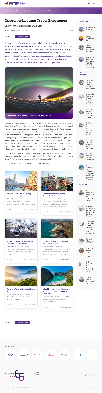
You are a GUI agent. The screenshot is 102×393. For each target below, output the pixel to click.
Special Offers (48, 11)
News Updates (17, 11)
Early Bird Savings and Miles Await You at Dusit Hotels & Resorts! (90, 211)
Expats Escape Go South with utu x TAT (90, 280)
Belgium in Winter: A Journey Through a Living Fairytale (19, 195)
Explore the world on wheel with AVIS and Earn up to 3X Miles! (90, 196)
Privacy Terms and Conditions (77, 388)
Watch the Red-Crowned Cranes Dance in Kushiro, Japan (20, 242)
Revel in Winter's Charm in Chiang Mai (90, 157)
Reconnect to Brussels (90, 28)
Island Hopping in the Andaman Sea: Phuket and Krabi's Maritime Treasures (56, 291)
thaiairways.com (92, 388)
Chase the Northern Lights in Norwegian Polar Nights (90, 84)
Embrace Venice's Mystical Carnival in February (54, 195)
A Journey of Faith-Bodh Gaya (90, 38)
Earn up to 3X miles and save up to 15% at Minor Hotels (90, 252)
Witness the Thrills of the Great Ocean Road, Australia (56, 242)
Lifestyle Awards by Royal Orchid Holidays (90, 48)
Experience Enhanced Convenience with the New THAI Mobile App (90, 62)
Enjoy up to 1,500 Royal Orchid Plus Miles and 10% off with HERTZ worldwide (90, 227)
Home (8, 11)
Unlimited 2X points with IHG (89, 241)
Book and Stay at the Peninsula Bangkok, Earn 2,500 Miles (90, 267)
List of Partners (60, 11)
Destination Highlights (32, 11)
